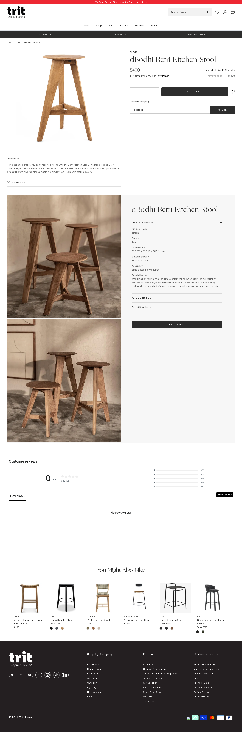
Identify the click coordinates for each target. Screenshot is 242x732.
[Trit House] (16, 12)
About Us (148, 664)
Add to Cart (195, 91)
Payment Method (203, 673)
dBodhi (134, 51)
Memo (154, 25)
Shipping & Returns (204, 664)
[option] (121, 2)
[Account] (225, 12)
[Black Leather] (161, 628)
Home (9, 43)
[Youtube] (30, 675)
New (86, 25)
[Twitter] (12, 675)
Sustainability (151, 701)
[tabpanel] (121, 527)
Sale (110, 25)
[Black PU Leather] (166, 628)
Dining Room (94, 669)
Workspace (93, 678)
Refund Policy (201, 692)
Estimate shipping (139, 101)
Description (13, 158)
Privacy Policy (201, 696)
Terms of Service (203, 687)
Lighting (92, 687)
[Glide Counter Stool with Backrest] (212, 594)
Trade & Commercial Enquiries (160, 673)
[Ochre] (93, 628)
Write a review (225, 494)
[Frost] (99, 628)
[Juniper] (88, 628)
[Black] (51, 628)
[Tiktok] (56, 675)
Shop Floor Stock (153, 692)
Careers (147, 696)
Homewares (94, 692)
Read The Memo (152, 687)
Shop (99, 25)
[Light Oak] (62, 628)
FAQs (197, 678)
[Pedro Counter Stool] (102, 594)
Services (139, 25)
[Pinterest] (47, 675)
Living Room (94, 664)
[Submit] (209, 12)
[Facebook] (21, 675)
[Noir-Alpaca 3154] (198, 632)
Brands (124, 25)
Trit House (25, 717)
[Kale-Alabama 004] (203, 632)
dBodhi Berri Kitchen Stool (28, 43)
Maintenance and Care (206, 669)
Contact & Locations (154, 669)
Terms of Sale (201, 682)
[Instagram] (38, 675)
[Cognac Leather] (172, 628)
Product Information (142, 222)
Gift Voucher (150, 682)
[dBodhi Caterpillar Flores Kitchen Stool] (29, 594)
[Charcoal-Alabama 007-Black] (57, 628)
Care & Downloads (141, 307)
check (222, 110)
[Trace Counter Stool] (175, 594)
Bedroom (92, 673)
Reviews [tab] (17, 496)
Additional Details (141, 298)
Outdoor (92, 682)
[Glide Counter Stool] (66, 594)
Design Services (152, 678)
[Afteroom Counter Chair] (139, 594)
